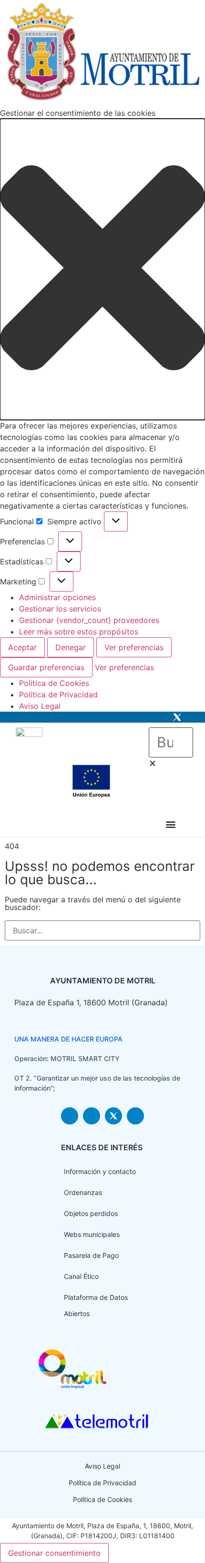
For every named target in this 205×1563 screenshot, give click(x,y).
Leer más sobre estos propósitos (78, 631)
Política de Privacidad (58, 694)
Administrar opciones (57, 597)
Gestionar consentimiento (54, 1553)
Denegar (70, 647)
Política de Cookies (54, 683)
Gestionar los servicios (60, 608)
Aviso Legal (40, 706)
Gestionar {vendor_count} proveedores (89, 620)
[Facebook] (161, 717)
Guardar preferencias (46, 667)
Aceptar (22, 647)
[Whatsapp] (193, 717)
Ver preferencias (134, 647)
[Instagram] (146, 717)
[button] (102, 269)
